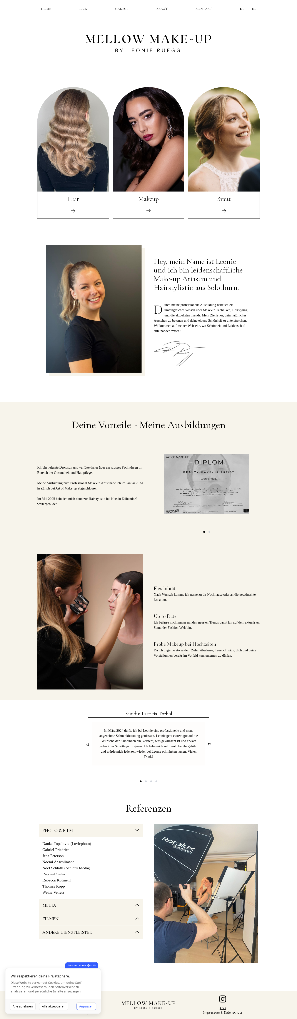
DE (242, 9)
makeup (121, 9)
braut (162, 9)
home (46, 9)
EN (254, 9)
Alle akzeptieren (53, 1006)
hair (83, 9)
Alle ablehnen (23, 1006)
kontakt (203, 9)
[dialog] (53, 991)
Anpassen (86, 1006)
